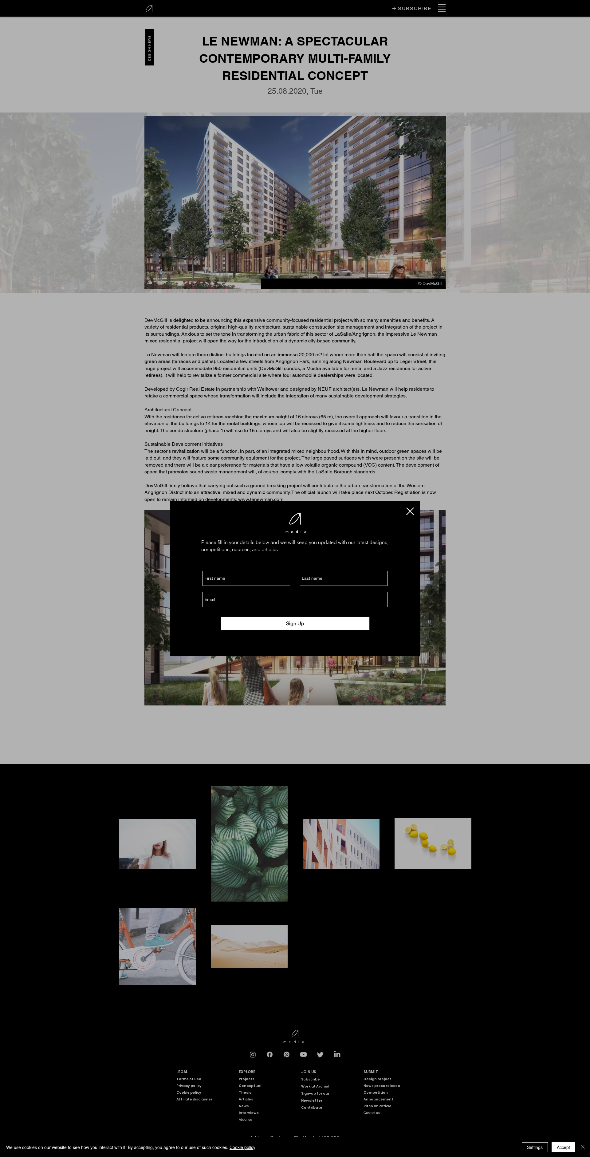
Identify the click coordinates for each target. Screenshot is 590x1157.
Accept (563, 1147)
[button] (410, 511)
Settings (535, 1147)
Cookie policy (242, 1147)
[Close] (582, 1147)
